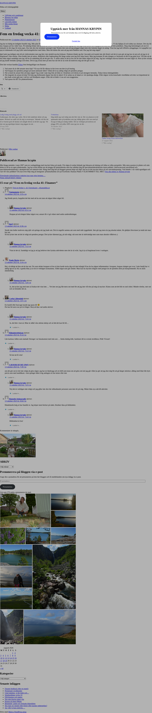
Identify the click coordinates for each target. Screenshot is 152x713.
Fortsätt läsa (76, 41)
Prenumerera (52, 37)
